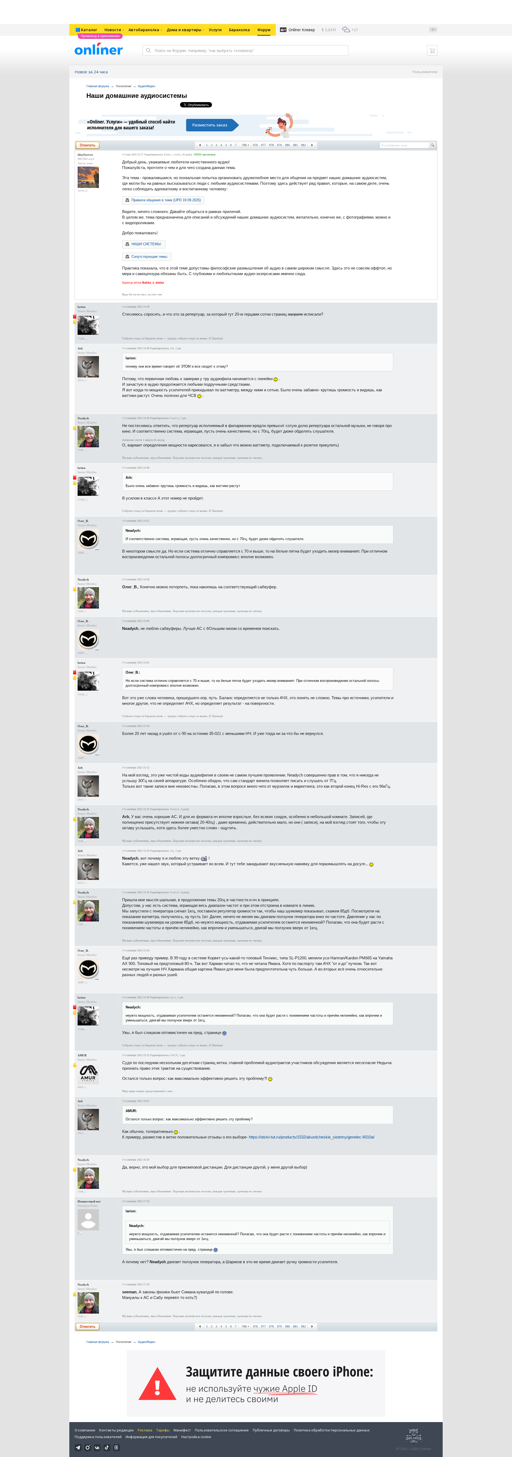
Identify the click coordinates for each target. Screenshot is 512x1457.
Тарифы (163, 1430)
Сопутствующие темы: (149, 257)
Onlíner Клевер (302, 29)
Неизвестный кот (89, 1201)
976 (255, 145)
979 (279, 145)
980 (287, 145)
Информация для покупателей (151, 1436)
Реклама (145, 1430)
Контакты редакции (116, 1430)
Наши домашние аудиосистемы (136, 95)
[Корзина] (432, 50)
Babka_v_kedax (172, 154)
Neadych (83, 418)
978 (271, 145)
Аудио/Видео (146, 86)
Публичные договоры (271, 1430)
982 (303, 145)
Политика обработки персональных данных (332, 1430)
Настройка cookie (196, 1436)
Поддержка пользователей (98, 1436)
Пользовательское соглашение (222, 1430)
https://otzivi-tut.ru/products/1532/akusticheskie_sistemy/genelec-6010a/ (311, 1137)
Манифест (182, 1430)
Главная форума (97, 86)
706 (244, 145)
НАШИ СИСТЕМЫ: (146, 244)
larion (81, 306)
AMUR (82, 1055)
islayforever (85, 154)
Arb (80, 348)
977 (263, 145)
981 (295, 145)
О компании (85, 1430)
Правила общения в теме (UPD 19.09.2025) (166, 200)
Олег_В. (83, 520)
